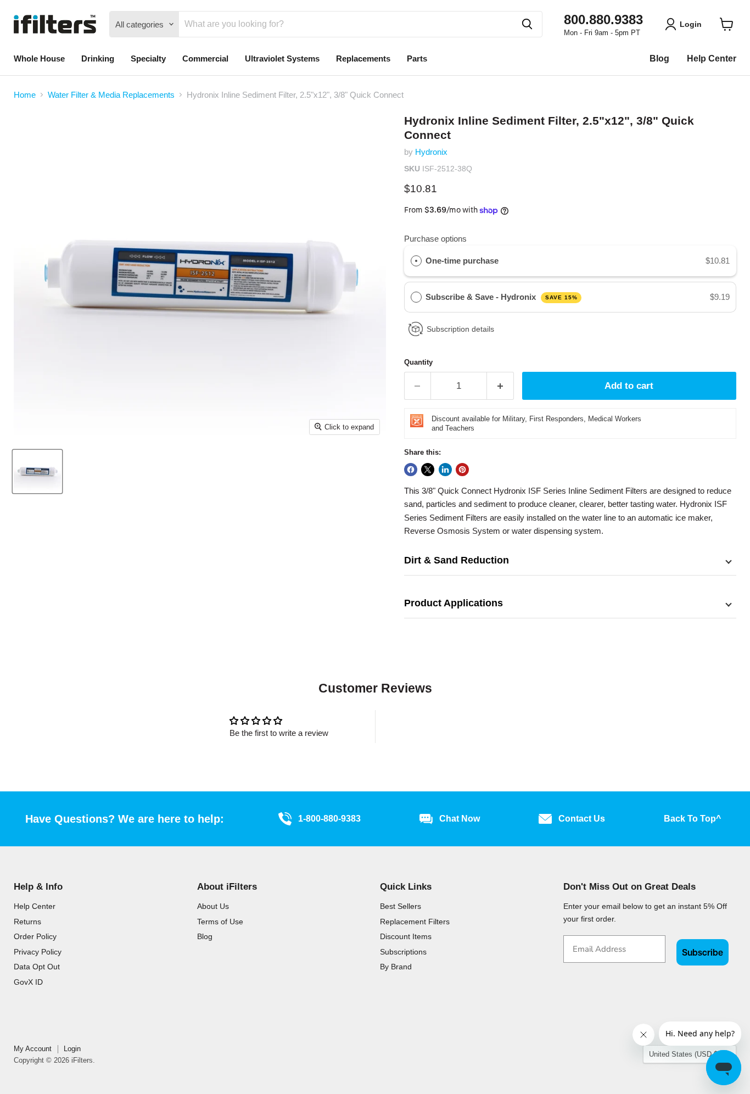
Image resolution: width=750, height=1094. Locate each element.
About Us (213, 906)
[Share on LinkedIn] (445, 469)
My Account (33, 1049)
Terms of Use (220, 921)
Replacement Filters (415, 921)
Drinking (97, 58)
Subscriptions (403, 951)
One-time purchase (462, 260)
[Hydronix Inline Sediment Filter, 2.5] (37, 471)
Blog (659, 58)
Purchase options (435, 238)
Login (72, 1049)
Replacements (363, 58)
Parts (417, 58)
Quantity (418, 362)
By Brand (396, 966)
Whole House (39, 58)
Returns (27, 921)
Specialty (148, 58)
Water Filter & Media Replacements (111, 94)
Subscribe (702, 952)
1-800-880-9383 (329, 818)
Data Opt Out (37, 966)
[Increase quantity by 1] (500, 386)
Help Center (711, 58)
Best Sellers (400, 906)
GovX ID (28, 982)
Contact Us (581, 818)
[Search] (527, 24)
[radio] (416, 260)
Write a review (471, 726)
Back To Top (692, 818)
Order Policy (35, 936)
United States (684, 1054)
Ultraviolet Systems (282, 58)
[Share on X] (427, 469)
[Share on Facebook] (410, 469)
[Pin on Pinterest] (462, 469)
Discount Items (406, 936)
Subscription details (460, 329)
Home (25, 94)
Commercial (205, 58)
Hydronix (431, 152)
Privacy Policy (37, 951)
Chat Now (459, 818)
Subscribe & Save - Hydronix (502, 297)
